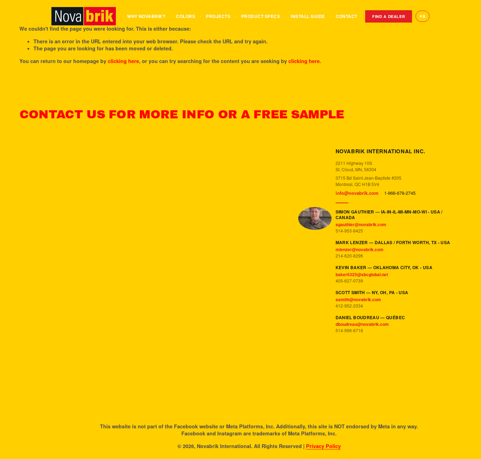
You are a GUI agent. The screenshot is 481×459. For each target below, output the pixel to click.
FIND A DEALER (388, 16)
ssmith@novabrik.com (358, 299)
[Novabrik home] (83, 16)
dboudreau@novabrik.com (362, 324)
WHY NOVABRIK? (146, 16)
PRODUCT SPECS (260, 16)
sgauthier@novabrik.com (361, 224)
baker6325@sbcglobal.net (362, 274)
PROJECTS (218, 16)
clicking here (123, 60)
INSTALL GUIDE (308, 16)
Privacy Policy (323, 445)
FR (422, 16)
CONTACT (346, 16)
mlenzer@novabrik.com (359, 249)
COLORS (185, 16)
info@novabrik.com (357, 193)
